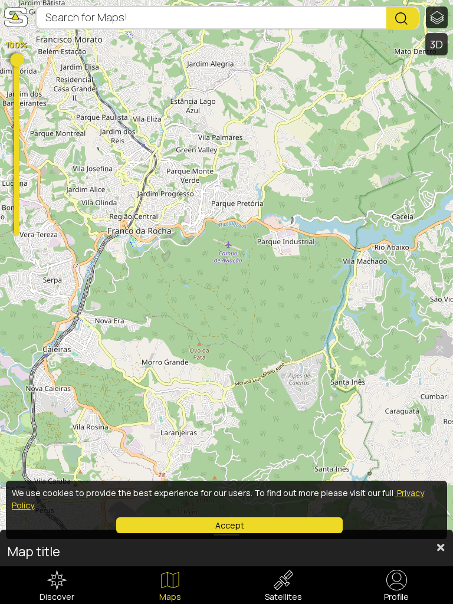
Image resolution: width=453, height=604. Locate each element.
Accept (229, 525)
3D (437, 44)
